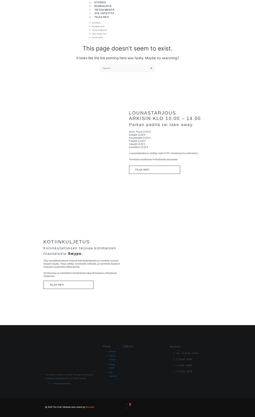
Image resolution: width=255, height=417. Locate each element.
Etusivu (100, 2)
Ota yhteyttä (104, 13)
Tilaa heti (101, 17)
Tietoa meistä (104, 10)
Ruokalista (103, 6)
